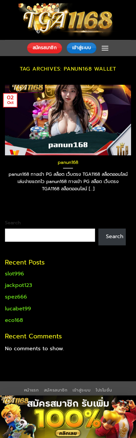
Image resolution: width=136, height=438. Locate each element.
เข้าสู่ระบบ (82, 390)
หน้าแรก (31, 390)
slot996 (14, 274)
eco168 (14, 320)
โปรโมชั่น (104, 390)
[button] (105, 48)
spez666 (16, 297)
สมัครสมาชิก (56, 390)
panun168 (68, 163)
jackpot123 (18, 285)
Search (13, 222)
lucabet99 (18, 309)
